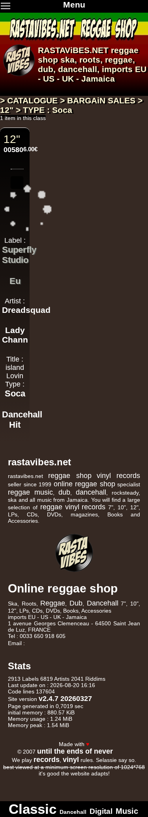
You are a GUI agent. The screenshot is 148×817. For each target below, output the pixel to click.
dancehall (77, 69)
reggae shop (69, 476)
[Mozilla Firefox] (91, 787)
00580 (13, 150)
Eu (15, 281)
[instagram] (119, 736)
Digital (101, 811)
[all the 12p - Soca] (14, 403)
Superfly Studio (19, 255)
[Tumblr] (130, 736)
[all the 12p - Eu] (14, 290)
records (93, 507)
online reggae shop (84, 484)
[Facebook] (99, 736)
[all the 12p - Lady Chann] (14, 349)
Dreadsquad (26, 309)
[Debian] (57, 787)
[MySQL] (91, 780)
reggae (119, 59)
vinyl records (118, 476)
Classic (32, 809)
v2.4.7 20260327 (65, 699)
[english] (28, 87)
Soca (15, 393)
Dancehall (102, 603)
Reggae (52, 603)
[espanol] (19, 87)
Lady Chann (15, 335)
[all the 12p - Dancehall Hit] (14, 434)
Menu (74, 4)
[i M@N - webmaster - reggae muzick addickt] (122, 751)
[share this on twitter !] (17, 175)
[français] (9, 87)
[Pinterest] (140, 736)
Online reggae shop (63, 588)
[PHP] (125, 780)
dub (45, 69)
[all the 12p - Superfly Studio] (14, 269)
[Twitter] (109, 736)
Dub (75, 603)
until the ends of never (75, 751)
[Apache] (56, 780)
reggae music (30, 492)
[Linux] (21, 780)
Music (127, 811)
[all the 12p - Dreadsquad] (14, 319)
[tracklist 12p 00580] (17, 162)
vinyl (72, 507)
